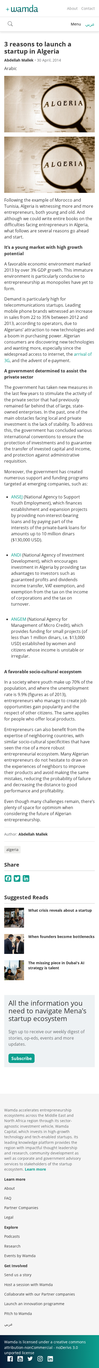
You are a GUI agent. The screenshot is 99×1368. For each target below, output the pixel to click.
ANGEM (18, 619)
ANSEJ (17, 497)
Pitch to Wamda (18, 1313)
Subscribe (21, 1058)
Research (12, 1246)
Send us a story (17, 1274)
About (72, 8)
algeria (12, 849)
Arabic (10, 68)
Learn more (35, 1169)
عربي (90, 24)
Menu (76, 24)
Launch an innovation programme (34, 1303)
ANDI (16, 555)
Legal (8, 1217)
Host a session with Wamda (28, 1284)
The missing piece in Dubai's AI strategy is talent (56, 965)
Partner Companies (21, 1207)
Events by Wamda (20, 1255)
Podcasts (12, 1236)
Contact (88, 8)
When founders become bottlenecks (61, 936)
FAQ (7, 1198)
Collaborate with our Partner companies (39, 1294)
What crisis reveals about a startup (60, 910)
